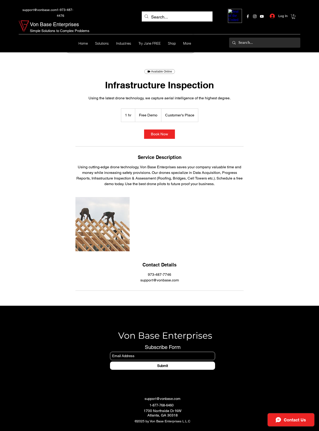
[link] (159, 134)
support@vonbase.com (39, 10)
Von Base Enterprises (54, 24)
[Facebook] (247, 16)
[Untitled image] (102, 224)
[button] (293, 16)
